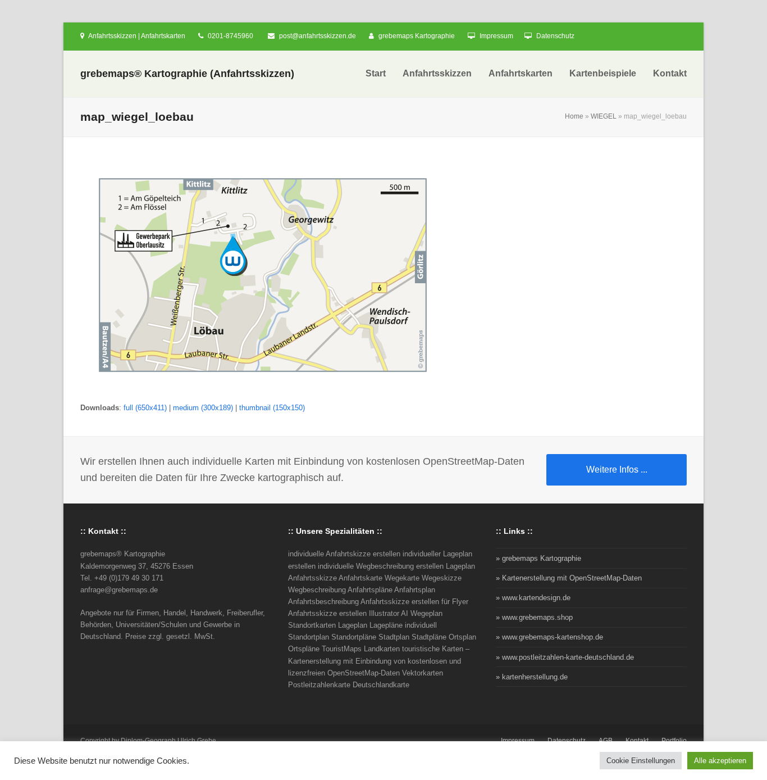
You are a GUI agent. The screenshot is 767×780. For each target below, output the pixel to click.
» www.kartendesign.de (533, 597)
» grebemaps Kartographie (538, 558)
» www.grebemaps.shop (534, 617)
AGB (606, 741)
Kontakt (637, 741)
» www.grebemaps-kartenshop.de (549, 637)
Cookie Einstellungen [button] (640, 760)
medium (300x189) (203, 407)
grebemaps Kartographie (416, 36)
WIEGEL (604, 116)
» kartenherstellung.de (532, 677)
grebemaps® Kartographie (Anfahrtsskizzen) (187, 73)
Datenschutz (555, 36)
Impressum (496, 36)
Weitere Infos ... (616, 469)
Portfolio (674, 741)
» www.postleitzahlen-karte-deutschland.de (565, 657)
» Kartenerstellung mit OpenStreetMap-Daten (569, 578)
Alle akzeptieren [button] (720, 760)
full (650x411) (145, 407)
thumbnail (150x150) (272, 407)
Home (574, 116)
